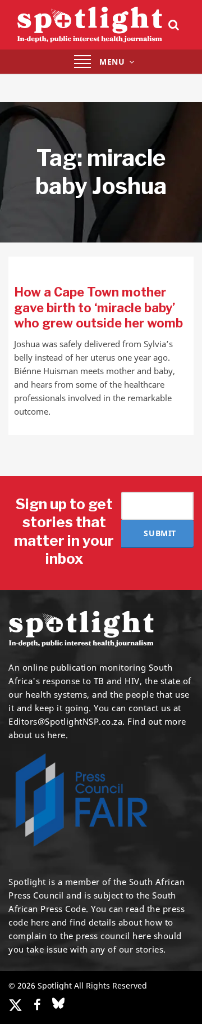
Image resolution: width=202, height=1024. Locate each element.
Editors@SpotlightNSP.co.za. (66, 721)
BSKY (58, 1003)
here (40, 922)
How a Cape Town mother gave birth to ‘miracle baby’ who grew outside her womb (98, 307)
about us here (37, 734)
